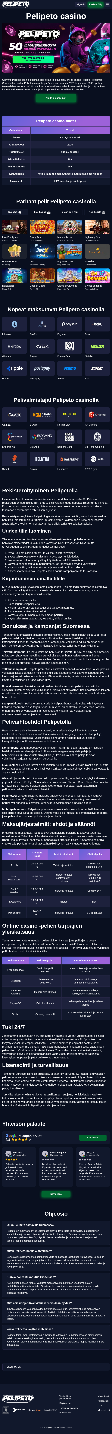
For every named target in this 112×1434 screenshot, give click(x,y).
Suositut (12, 212)
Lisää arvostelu (93, 1137)
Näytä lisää (56, 1194)
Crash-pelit (67, 212)
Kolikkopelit (95, 212)
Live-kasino (40, 212)
